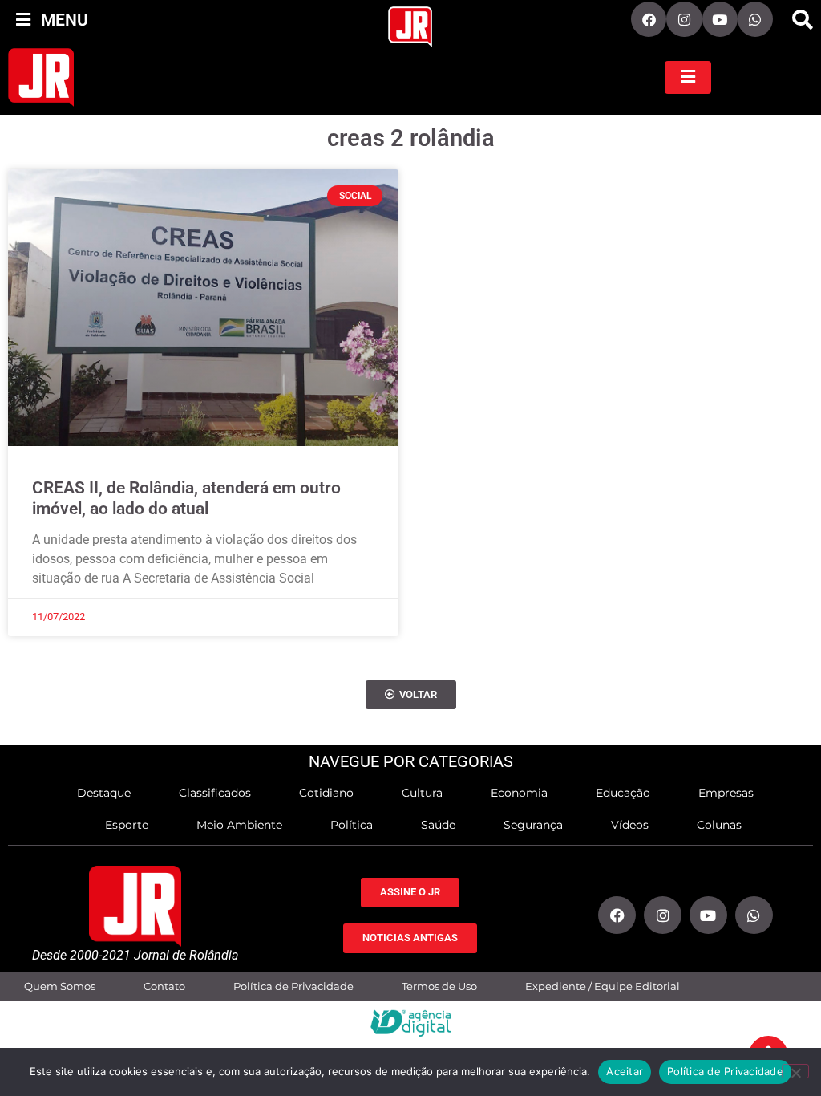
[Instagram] (684, 19)
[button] (802, 20)
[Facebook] (648, 19)
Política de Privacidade (293, 986)
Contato (164, 986)
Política (351, 825)
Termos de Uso (439, 986)
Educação (623, 792)
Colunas (719, 825)
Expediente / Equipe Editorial (602, 986)
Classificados (215, 792)
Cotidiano (326, 792)
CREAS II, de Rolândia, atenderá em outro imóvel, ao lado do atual (186, 498)
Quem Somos (59, 986)
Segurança (533, 825)
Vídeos (630, 825)
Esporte (126, 825)
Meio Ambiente (239, 825)
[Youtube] (720, 19)
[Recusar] (795, 1071)
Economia (519, 792)
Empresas (726, 792)
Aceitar (624, 1071)
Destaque (104, 792)
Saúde (438, 825)
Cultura (422, 792)
